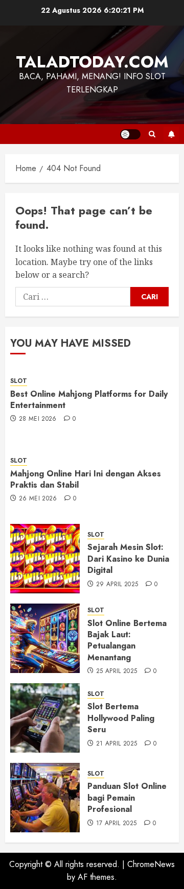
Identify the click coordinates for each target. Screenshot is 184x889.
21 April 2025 (116, 744)
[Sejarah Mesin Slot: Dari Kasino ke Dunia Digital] (45, 558)
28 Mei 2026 (38, 419)
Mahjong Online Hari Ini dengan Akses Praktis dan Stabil (85, 479)
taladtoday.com (92, 62)
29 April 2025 (117, 585)
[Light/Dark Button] (130, 134)
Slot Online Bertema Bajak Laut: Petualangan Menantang (127, 640)
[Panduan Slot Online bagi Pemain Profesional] (45, 797)
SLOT (18, 381)
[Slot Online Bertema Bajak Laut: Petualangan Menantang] (45, 638)
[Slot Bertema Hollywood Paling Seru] (45, 718)
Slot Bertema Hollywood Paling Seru (120, 718)
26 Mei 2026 (38, 499)
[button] (152, 134)
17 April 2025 (116, 824)
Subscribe (171, 134)
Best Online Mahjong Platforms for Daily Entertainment (89, 399)
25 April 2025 (116, 671)
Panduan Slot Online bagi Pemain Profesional (127, 797)
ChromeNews (151, 864)
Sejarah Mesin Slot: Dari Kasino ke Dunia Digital (128, 558)
